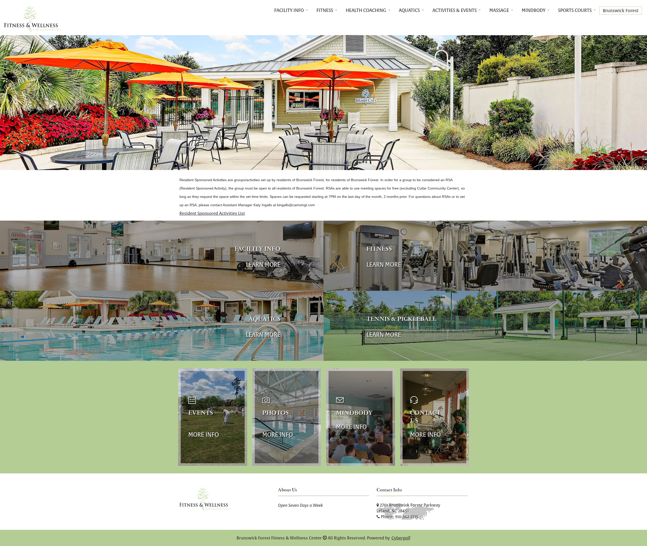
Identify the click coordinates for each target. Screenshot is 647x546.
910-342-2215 (406, 516)
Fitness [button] (324, 10)
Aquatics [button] (409, 10)
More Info (203, 434)
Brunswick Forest (620, 10)
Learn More (263, 264)
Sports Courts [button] (575, 10)
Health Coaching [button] (366, 10)
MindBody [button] (533, 10)
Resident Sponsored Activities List (212, 213)
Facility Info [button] (289, 10)
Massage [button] (499, 10)
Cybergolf (400, 538)
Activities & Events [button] (454, 10)
